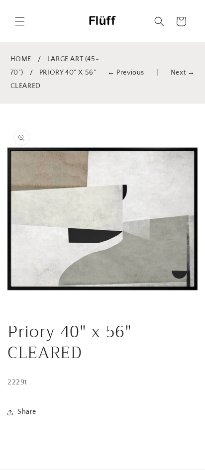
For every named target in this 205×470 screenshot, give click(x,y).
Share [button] (26, 412)
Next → (183, 73)
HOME (20, 59)
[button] (20, 21)
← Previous (125, 73)
